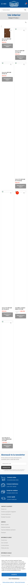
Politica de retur (5, 548)
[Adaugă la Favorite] (10, 30)
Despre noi (3, 509)
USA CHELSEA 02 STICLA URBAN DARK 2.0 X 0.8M (7, 439)
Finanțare (3, 532)
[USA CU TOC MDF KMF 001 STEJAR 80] (20, 120)
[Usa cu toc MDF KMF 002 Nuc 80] (7, 66)
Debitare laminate (5, 527)
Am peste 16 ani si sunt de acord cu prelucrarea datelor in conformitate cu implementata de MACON (14, 470)
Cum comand (4, 542)
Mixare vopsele (5, 524)
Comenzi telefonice (6, 514)
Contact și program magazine (8, 511)
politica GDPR (12, 470)
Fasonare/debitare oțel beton (8, 529)
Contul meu (4, 540)
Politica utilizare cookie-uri (8, 582)
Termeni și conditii (5, 555)
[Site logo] (14, 3)
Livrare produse (5, 545)
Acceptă (14, 574)
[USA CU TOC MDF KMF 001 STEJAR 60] (7, 249)
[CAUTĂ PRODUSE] (25, 10)
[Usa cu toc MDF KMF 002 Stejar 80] (20, 38)
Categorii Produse (13, 18)
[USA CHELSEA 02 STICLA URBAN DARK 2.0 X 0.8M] (7, 379)
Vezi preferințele (14, 579)
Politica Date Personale (20, 582)
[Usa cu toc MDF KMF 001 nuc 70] (7, 33)
